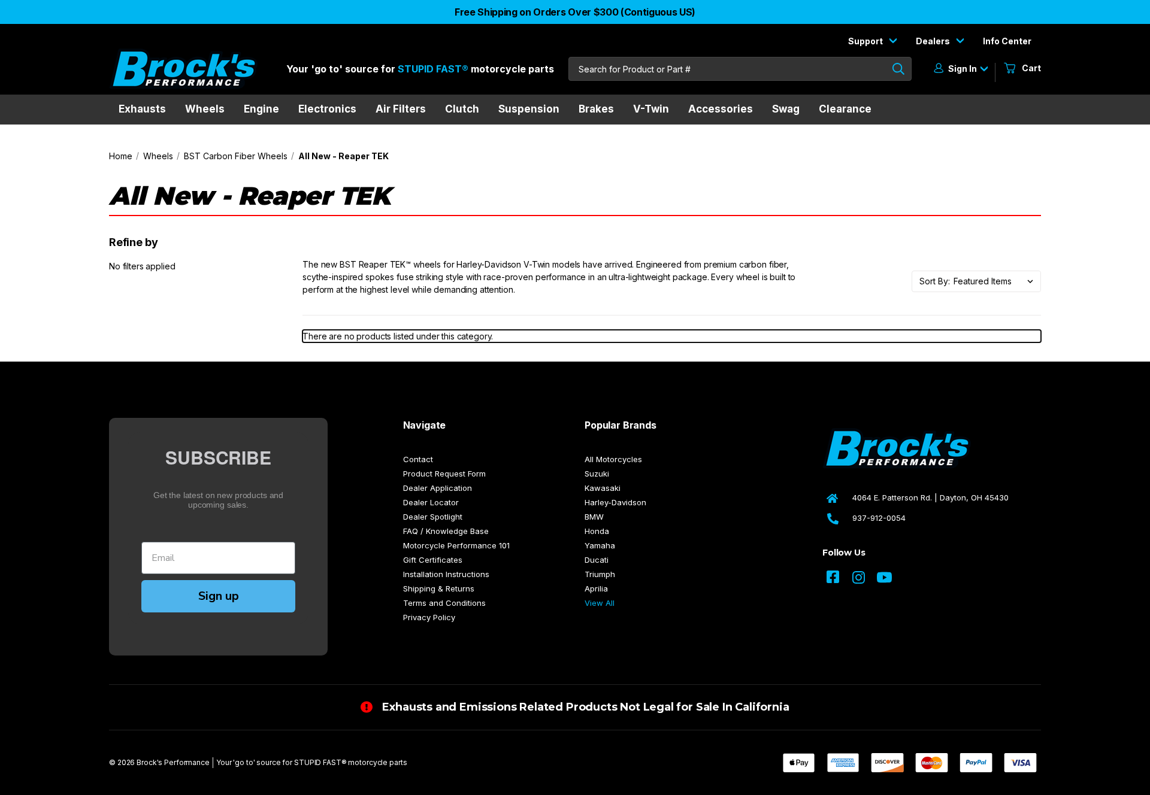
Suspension (528, 109)
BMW (594, 516)
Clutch (462, 109)
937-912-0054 (879, 518)
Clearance (845, 109)
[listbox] (997, 281)
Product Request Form (444, 473)
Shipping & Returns (438, 588)
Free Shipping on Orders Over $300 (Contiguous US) (575, 12)
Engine (261, 109)
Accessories (720, 109)
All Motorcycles (613, 459)
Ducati (597, 560)
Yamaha (600, 545)
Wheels (205, 109)
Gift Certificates (432, 560)
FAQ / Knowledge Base (446, 531)
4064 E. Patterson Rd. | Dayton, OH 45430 (930, 497)
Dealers (934, 41)
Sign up (218, 596)
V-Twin (651, 109)
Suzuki (597, 473)
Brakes (596, 109)
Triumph (600, 574)
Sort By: (934, 281)
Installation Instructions (446, 574)
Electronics (327, 109)
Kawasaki (603, 488)
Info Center (1007, 41)
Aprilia (596, 588)
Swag (786, 109)
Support (866, 41)
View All (600, 603)
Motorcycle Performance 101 (456, 545)
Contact (418, 459)
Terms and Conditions (444, 603)
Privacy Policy (429, 617)
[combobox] (740, 69)
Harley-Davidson (615, 502)
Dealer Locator (431, 502)
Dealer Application (437, 488)
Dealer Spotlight (432, 516)
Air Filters (401, 109)
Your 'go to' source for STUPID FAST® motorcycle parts (311, 762)
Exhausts (142, 109)
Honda (597, 531)
